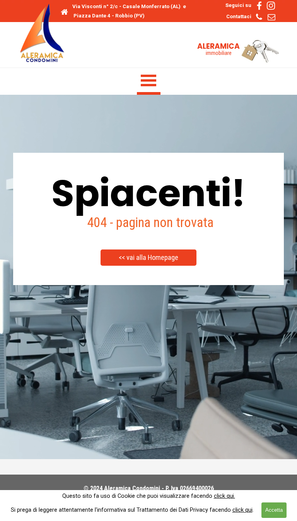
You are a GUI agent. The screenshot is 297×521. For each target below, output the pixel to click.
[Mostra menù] (148, 81)
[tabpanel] (131, 11)
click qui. (224, 495)
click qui (242, 509)
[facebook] (259, 5)
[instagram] (271, 5)
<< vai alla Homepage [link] (148, 257)
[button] (259, 17)
